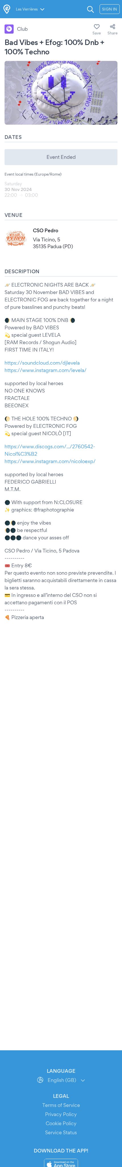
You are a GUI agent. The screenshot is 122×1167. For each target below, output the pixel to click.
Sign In (109, 9)
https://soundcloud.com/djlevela (42, 363)
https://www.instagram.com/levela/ (46, 370)
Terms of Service (61, 1105)
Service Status (61, 1132)
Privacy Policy (61, 1114)
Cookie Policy (61, 1123)
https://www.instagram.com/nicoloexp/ (50, 461)
